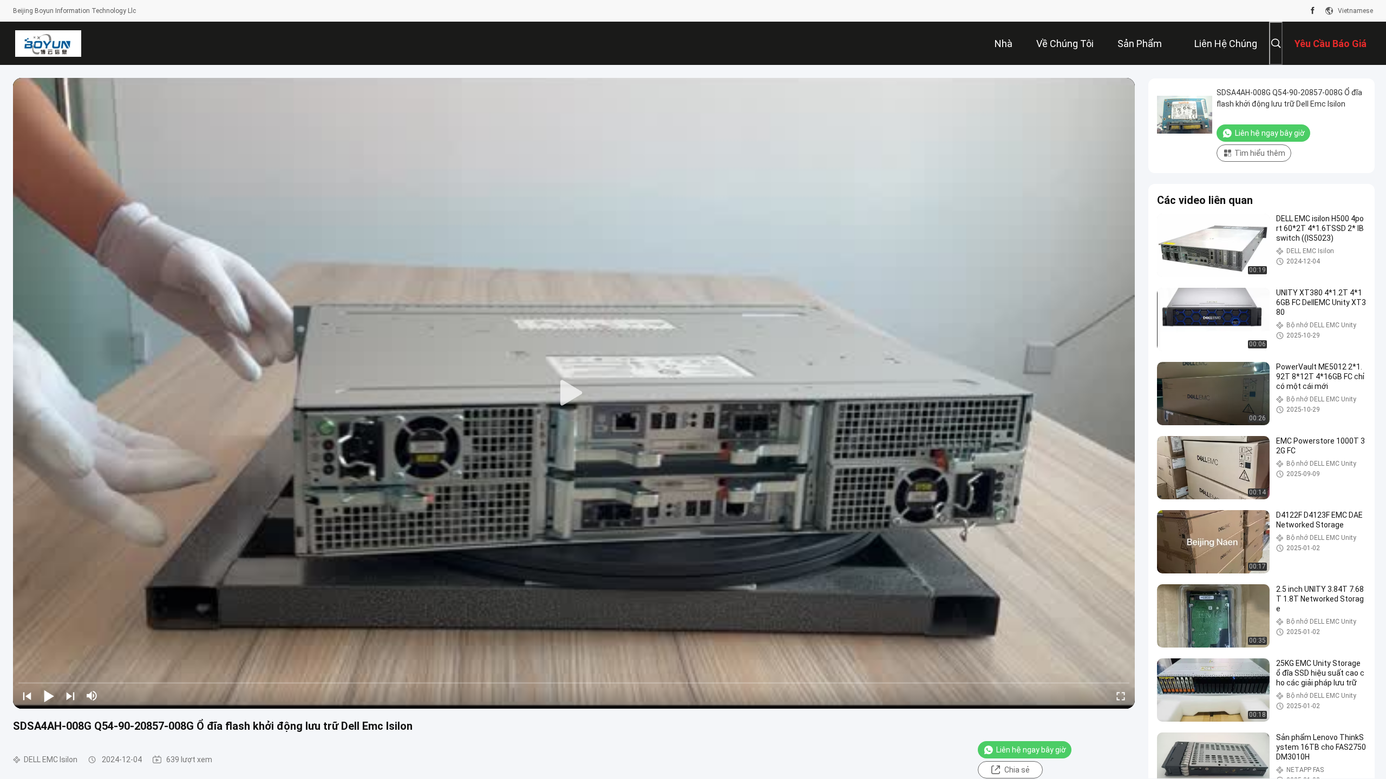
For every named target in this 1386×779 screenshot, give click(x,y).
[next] (70, 696)
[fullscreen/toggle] (1121, 696)
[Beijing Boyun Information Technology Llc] (48, 43)
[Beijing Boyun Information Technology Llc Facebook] (1312, 11)
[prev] (27, 696)
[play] (573, 393)
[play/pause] (49, 696)
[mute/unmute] (92, 696)
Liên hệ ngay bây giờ (1031, 749)
